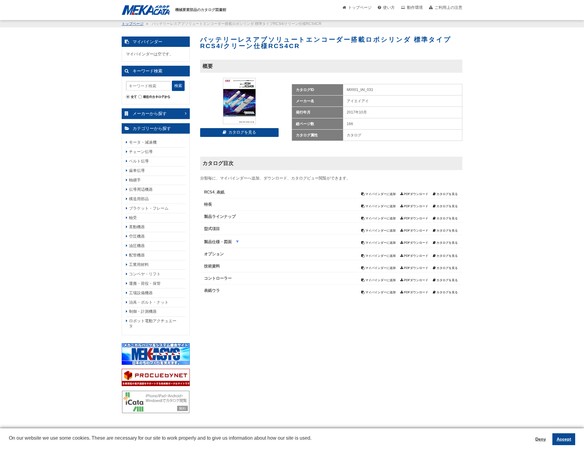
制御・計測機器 (143, 311)
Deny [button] (540, 439)
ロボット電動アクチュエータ (152, 323)
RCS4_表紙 (214, 192)
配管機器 (137, 255)
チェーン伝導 (141, 151)
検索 (178, 85)
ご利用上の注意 (448, 7)
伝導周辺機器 (141, 189)
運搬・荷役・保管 (145, 283)
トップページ (360, 7)
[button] (10, 443)
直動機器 (137, 227)
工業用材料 (139, 264)
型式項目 (212, 228)
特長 (208, 204)
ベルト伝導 (139, 161)
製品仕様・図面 (218, 241)
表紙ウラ (212, 290)
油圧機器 (137, 245)
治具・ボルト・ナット (149, 302)
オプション (214, 254)
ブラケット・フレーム (149, 208)
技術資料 (212, 266)
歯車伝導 (137, 170)
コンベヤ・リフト (145, 274)
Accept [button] (564, 439)
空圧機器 (137, 236)
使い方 (389, 7)
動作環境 (415, 7)
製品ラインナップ (220, 216)
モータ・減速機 (143, 142)
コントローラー (218, 278)
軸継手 (135, 180)
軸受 (133, 217)
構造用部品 (139, 199)
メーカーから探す (150, 113)
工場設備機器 (141, 293)
